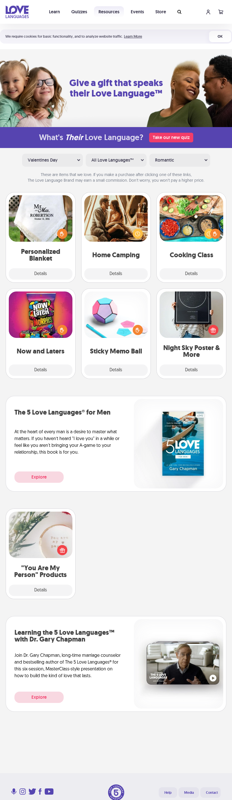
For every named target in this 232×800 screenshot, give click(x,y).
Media (189, 792)
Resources (108, 12)
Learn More (133, 36)
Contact (212, 792)
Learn (54, 12)
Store (160, 12)
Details (40, 274)
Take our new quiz (171, 137)
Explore (39, 477)
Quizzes (79, 12)
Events (137, 12)
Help (167, 792)
